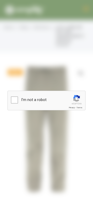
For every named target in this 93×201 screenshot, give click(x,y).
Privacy (72, 107)
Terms (79, 107)
